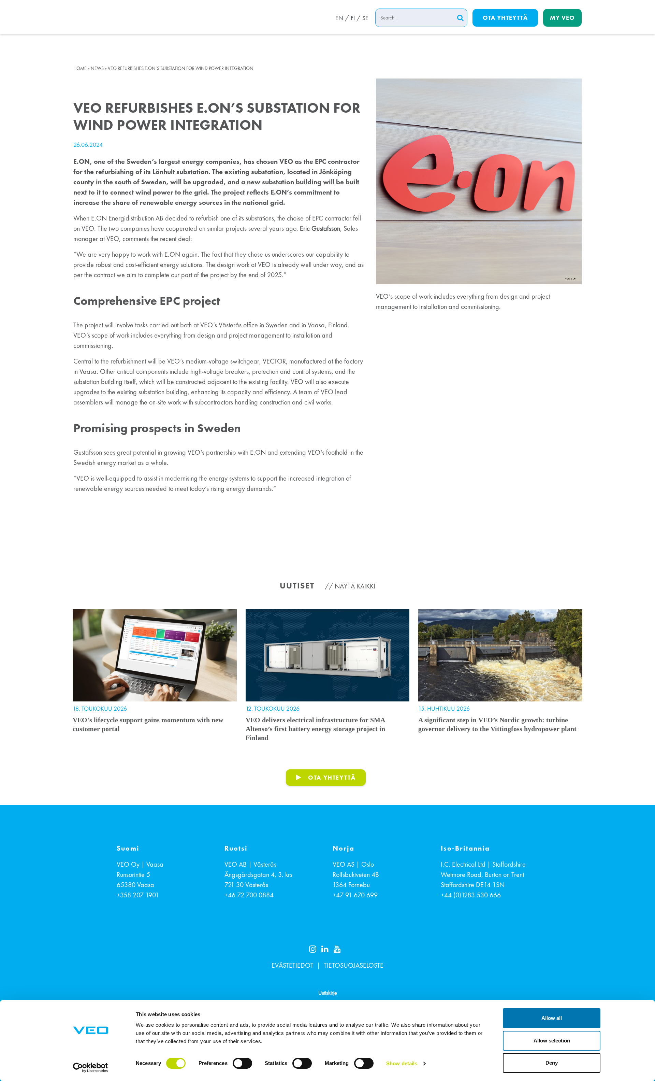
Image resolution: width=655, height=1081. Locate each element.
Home (80, 68)
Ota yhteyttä (505, 18)
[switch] (242, 1063)
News (97, 68)
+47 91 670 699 (355, 895)
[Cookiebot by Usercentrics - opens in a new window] (90, 1068)
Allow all (551, 1018)
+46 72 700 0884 (249, 895)
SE (365, 18)
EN (339, 18)
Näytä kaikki (355, 586)
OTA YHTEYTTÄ (331, 777)
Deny (551, 1063)
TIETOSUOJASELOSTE (353, 965)
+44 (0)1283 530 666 (471, 895)
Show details (401, 1063)
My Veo (562, 18)
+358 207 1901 (138, 895)
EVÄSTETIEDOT (293, 965)
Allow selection (552, 1040)
